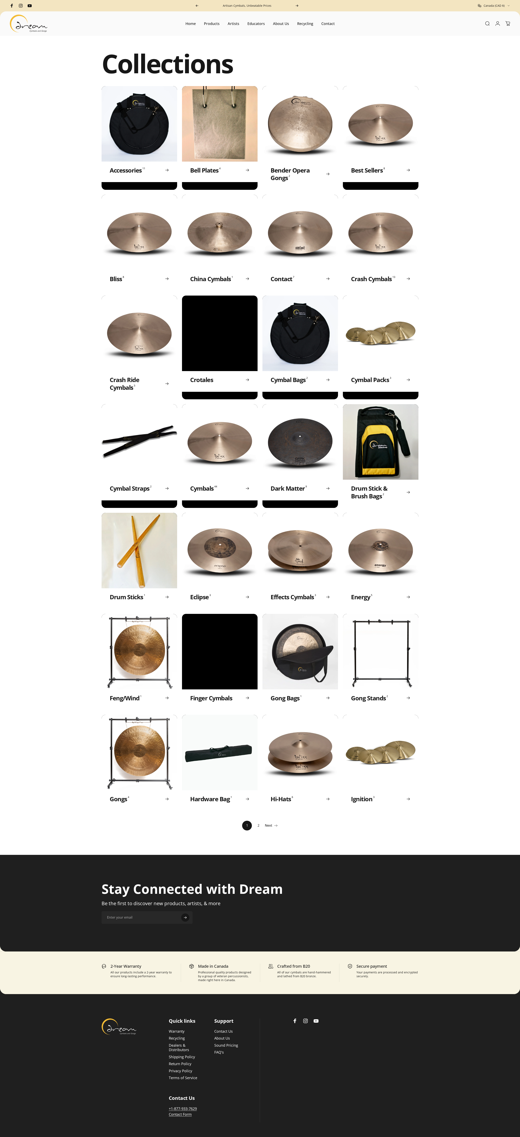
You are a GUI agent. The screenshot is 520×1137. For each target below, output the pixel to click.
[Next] (296, 5)
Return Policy (180, 1063)
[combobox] (494, 5)
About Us (222, 1038)
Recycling (177, 1038)
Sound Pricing (226, 1045)
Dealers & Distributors (179, 1047)
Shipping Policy (182, 1057)
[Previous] (197, 5)
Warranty (176, 1031)
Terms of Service (183, 1077)
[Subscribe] (185, 917)
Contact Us (223, 1031)
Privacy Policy (180, 1071)
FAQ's (219, 1052)
